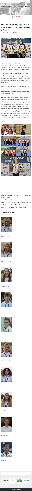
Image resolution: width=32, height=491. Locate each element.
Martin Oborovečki (5, 236)
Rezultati (3, 121)
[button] (11, 6)
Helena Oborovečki (5, 360)
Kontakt (27, 6)
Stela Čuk (3, 410)
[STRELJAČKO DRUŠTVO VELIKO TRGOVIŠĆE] (16, 17)
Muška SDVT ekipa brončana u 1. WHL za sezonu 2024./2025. (16, 202)
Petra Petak (3, 385)
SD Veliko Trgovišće (6, 32)
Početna (3, 6)
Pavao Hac (3, 311)
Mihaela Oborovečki (6, 261)
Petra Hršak (3, 336)
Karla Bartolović (5, 286)
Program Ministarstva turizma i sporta (10, 199)
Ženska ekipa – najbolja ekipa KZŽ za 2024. (11, 204)
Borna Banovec (4, 435)
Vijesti (21, 6)
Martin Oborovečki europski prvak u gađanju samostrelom (14, 207)
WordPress (18, 489)
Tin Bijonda (4, 460)
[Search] (29, 473)
